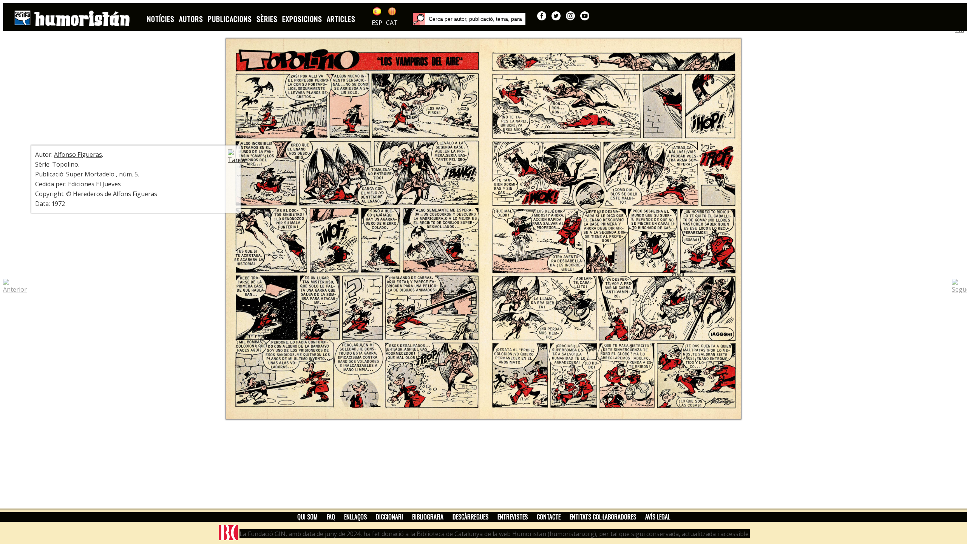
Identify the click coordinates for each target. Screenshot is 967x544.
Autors (191, 18)
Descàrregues (470, 516)
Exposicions (302, 18)
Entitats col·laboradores (603, 516)
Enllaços (355, 516)
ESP (377, 23)
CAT (392, 23)
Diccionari (389, 516)
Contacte (549, 516)
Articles (341, 18)
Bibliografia (427, 516)
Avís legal (657, 516)
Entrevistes (512, 516)
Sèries (267, 18)
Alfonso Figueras (78, 154)
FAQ (331, 516)
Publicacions (230, 18)
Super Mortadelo (90, 174)
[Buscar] (419, 19)
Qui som (307, 516)
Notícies (161, 18)
